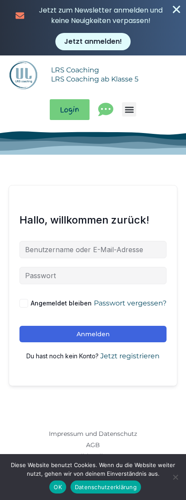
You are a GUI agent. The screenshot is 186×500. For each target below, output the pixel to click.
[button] (129, 109)
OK (58, 487)
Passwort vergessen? (130, 303)
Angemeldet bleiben (61, 303)
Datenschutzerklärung (106, 487)
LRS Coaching (75, 70)
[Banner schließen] (176, 9)
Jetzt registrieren (130, 356)
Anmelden (93, 334)
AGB (93, 445)
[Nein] (175, 477)
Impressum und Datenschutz (93, 434)
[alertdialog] (93, 27)
